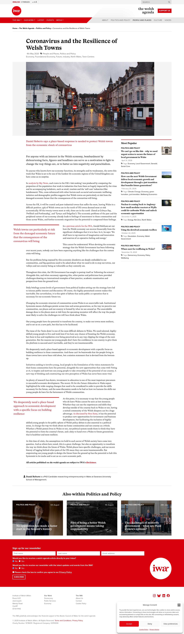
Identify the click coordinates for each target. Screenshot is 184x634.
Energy (130, 220)
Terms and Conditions (63, 620)
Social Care (125, 166)
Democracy (132, 255)
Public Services (50, 601)
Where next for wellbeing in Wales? (138, 249)
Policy (148, 255)
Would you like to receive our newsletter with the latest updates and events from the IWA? (53, 565)
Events (50, 20)
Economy (30, 56)
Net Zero (137, 220)
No (16, 561)
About (105, 20)
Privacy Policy (65, 572)
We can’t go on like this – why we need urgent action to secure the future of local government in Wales (139, 154)
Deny (150, 624)
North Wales (76, 56)
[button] (179, 605)
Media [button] (59, 20)
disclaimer (91, 462)
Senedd (154, 164)
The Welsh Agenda (26, 28)
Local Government (143, 164)
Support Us (164, 11)
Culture (158, 20)
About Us (79, 598)
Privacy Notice (154, 629)
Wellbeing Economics (149, 194)
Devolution (132, 236)
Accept (129, 624)
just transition (134, 194)
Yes (22, 561)
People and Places (142, 20)
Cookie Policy (143, 629)
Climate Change (134, 192)
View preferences (170, 624)
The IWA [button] (16, 20)
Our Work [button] (29, 20)
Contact (79, 601)
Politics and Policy (120, 20)
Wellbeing (125, 258)
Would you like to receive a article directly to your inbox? (44, 558)
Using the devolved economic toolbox (139, 230)
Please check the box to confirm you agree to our (43, 572)
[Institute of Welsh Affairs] (16, 11)
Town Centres (88, 56)
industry (66, 56)
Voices (168, 20)
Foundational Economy (45, 56)
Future (59, 56)
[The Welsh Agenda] (146, 10)
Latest (41, 20)
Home (15, 28)
